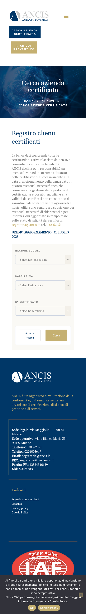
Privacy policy (20, 508)
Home (29, 101)
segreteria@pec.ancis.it (37, 460)
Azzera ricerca (29, 335)
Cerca (56, 335)
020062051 (54, 225)
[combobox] (43, 259)
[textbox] (43, 259)
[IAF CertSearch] (43, 552)
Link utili (17, 504)
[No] (81, 595)
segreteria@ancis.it (26, 225)
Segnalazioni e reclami (25, 499)
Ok (32, 607)
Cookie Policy (20, 512)
